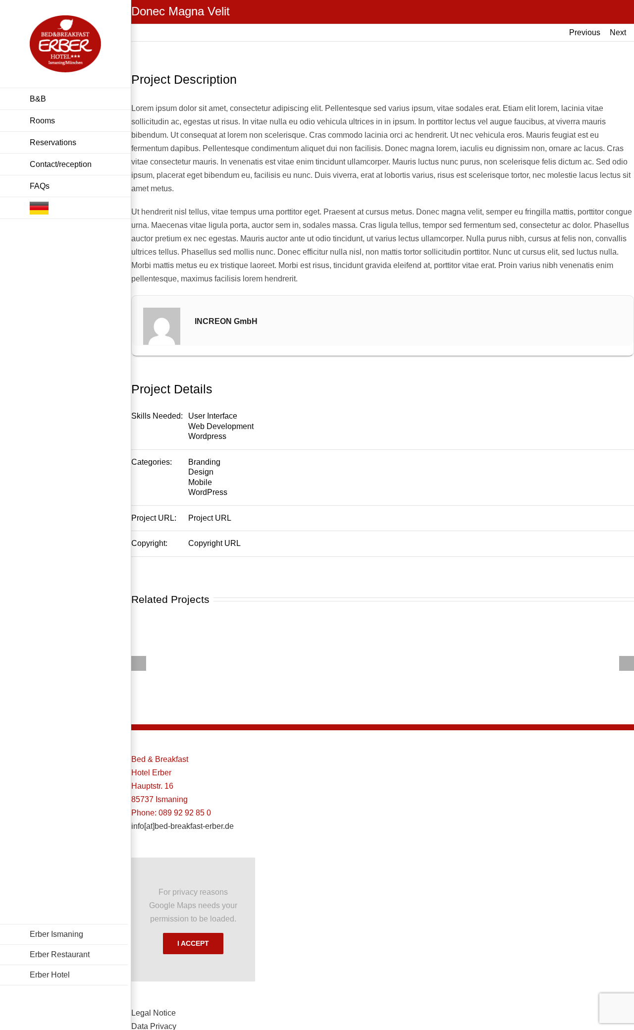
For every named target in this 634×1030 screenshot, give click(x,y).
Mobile (200, 482)
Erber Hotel (50, 975)
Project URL (209, 518)
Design (200, 472)
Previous (584, 32)
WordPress (207, 492)
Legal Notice (153, 1013)
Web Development (221, 426)
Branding (204, 462)
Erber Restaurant (60, 954)
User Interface (212, 416)
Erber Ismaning (56, 934)
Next (618, 32)
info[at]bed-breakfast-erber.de (182, 826)
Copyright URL (214, 543)
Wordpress (207, 436)
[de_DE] (65, 208)
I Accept (193, 943)
